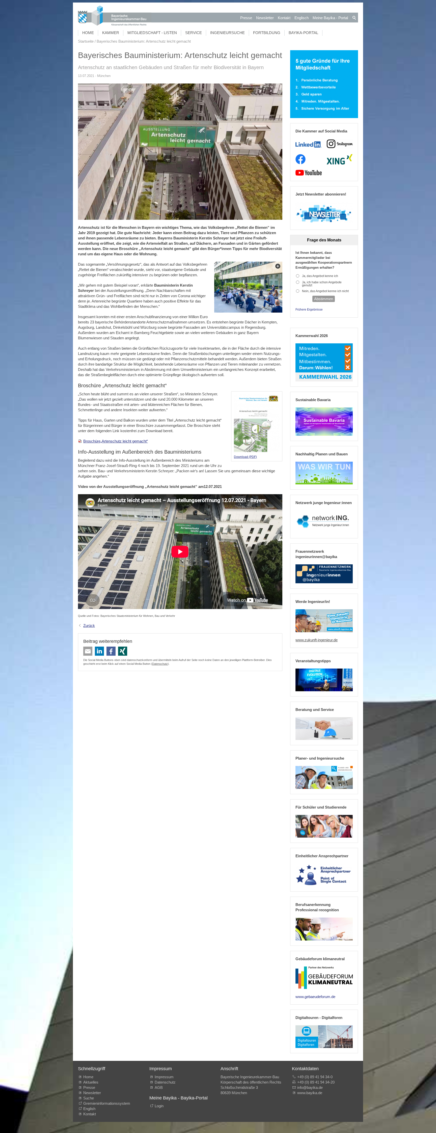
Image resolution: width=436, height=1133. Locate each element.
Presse (246, 18)
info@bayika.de (310, 1087)
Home (88, 33)
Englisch (301, 18)
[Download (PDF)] (257, 423)
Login (159, 1106)
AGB (159, 1087)
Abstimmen (323, 299)
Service (193, 33)
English (89, 1109)
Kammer (110, 33)
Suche (89, 1098)
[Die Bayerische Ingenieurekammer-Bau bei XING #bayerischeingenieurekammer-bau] (339, 159)
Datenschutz (160, 663)
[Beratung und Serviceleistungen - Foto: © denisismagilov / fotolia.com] (324, 728)
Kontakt (284, 18)
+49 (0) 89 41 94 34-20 (316, 1082)
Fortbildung (266, 33)
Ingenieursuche (227, 33)
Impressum (164, 1077)
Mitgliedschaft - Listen (152, 33)
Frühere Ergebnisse (309, 309)
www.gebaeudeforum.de (315, 996)
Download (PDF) (245, 457)
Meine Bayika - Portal (330, 18)
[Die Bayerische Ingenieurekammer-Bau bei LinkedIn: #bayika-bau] (308, 144)
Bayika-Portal (303, 33)
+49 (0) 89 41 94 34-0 (315, 1077)
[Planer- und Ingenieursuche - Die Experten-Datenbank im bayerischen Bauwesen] (324, 777)
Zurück (89, 625)
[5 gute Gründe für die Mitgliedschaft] (324, 84)
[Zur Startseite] (114, 16)
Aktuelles (90, 1082)
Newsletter (265, 18)
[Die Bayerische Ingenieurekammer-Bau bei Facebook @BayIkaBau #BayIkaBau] (300, 159)
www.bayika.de (309, 1093)
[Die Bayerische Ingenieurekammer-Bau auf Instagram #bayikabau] (340, 144)
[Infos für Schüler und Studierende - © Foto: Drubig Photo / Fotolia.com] (324, 826)
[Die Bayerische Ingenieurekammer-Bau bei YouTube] (308, 173)
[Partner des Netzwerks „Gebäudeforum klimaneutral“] (324, 977)
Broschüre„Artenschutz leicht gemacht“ (115, 441)
